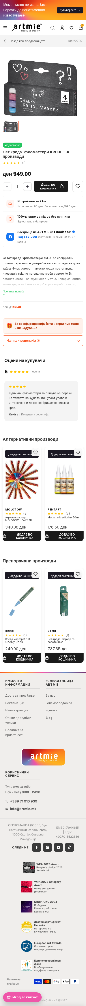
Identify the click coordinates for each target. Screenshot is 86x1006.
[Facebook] (36, 847)
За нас (50, 695)
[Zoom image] (40, 92)
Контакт (51, 710)
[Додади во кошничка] (22, 536)
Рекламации (14, 703)
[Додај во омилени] (35, 452)
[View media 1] (11, 126)
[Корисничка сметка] (62, 28)
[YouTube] (58, 847)
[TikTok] (69, 847)
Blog (49, 718)
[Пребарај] (52, 28)
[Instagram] (47, 847)
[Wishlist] (77, 186)
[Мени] (5, 27)
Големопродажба (59, 703)
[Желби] (71, 27)
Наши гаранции (16, 710)
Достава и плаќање (20, 695)
